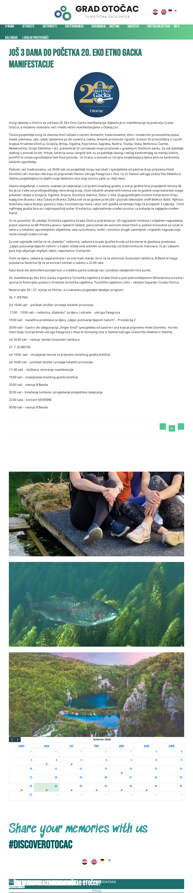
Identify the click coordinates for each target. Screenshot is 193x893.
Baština (114, 26)
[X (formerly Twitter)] (172, 428)
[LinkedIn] (181, 426)
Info (176, 26)
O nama (9, 26)
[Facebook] (163, 426)
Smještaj (133, 26)
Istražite (28, 26)
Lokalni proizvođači (35, 37)
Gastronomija (74, 26)
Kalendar (11, 37)
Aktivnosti (50, 26)
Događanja (99, 26)
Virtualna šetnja (158, 26)
